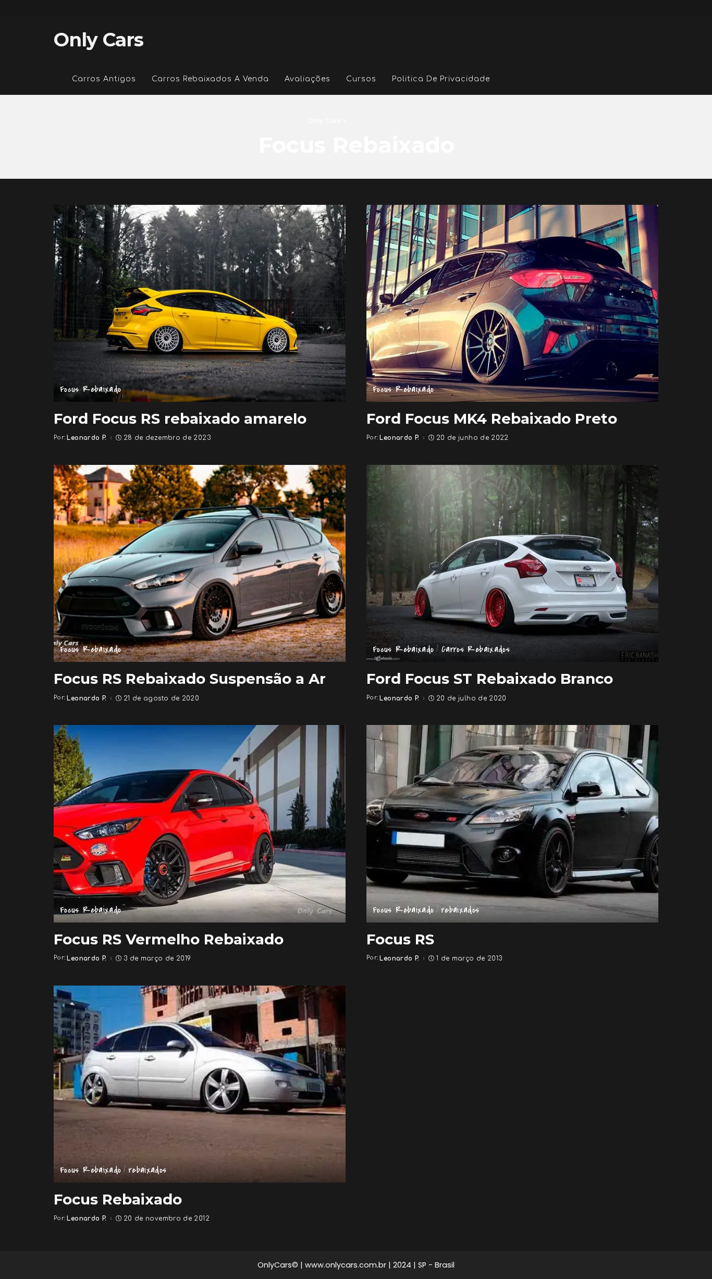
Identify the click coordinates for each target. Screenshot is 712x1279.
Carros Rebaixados (475, 649)
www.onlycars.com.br (345, 1265)
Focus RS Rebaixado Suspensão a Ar (190, 678)
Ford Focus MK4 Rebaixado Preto (491, 418)
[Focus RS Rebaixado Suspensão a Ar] (200, 563)
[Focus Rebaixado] (200, 1084)
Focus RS (400, 939)
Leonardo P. (86, 438)
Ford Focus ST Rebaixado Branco (489, 678)
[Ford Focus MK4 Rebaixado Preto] (512, 303)
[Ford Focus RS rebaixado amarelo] (200, 303)
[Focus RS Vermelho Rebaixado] (200, 823)
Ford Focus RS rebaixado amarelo (180, 418)
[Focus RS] (512, 823)
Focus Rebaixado (90, 389)
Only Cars (98, 39)
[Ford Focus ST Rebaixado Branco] (512, 563)
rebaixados (460, 910)
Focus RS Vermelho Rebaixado (169, 939)
